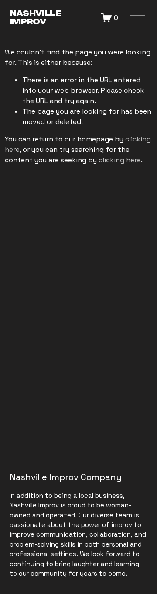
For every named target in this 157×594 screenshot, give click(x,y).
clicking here (120, 159)
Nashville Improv (35, 17)
